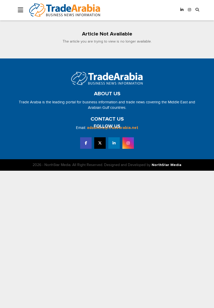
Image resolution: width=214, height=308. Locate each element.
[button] (197, 10)
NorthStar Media (166, 165)
